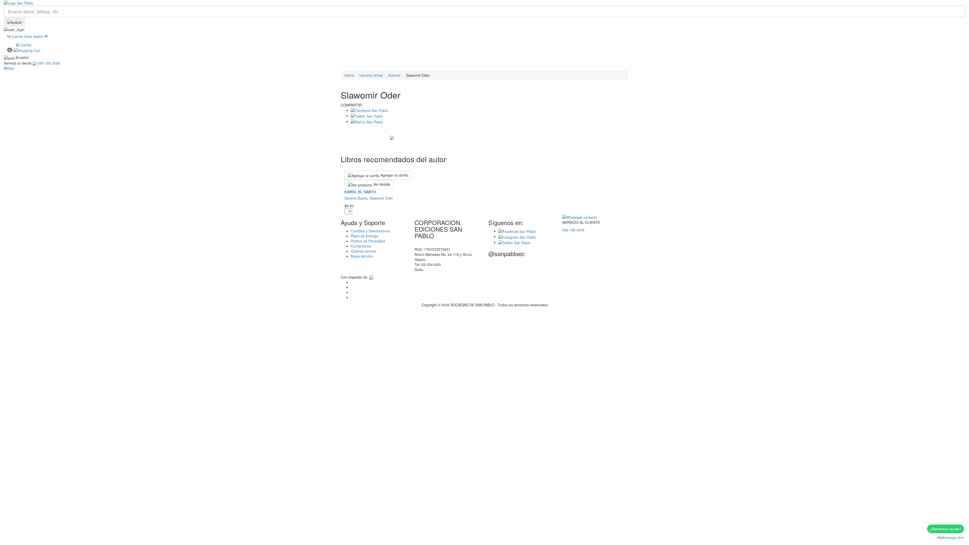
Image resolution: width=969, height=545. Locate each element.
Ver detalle (381, 184)
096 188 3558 (573, 229)
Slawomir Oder (381, 198)
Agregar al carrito (394, 175)
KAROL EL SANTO (360, 191)
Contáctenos (361, 246)
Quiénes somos (363, 251)
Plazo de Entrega (364, 235)
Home (349, 75)
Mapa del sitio (362, 256)
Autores (394, 75)
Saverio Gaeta (355, 198)
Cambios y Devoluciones (370, 230)
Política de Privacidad (368, 240)
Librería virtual (371, 75)
